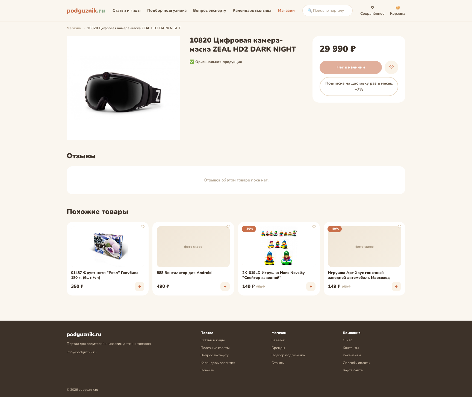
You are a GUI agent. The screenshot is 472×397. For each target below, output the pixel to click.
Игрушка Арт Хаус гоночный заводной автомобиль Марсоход (359, 275)
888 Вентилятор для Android (184, 272)
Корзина (397, 10)
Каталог (278, 340)
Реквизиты (352, 355)
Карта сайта (353, 370)
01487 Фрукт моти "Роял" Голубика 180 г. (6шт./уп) (104, 275)
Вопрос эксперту (209, 10)
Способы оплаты (356, 362)
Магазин (286, 10)
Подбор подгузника (167, 10)
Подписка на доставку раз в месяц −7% (359, 86)
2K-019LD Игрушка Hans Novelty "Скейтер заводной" (273, 275)
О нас (347, 340)
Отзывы (278, 362)
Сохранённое (372, 10)
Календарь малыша (252, 10)
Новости (207, 370)
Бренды (278, 347)
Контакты (351, 347)
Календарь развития (217, 362)
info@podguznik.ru (81, 352)
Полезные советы (214, 347)
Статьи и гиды (127, 10)
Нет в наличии (351, 67)
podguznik (86, 11)
